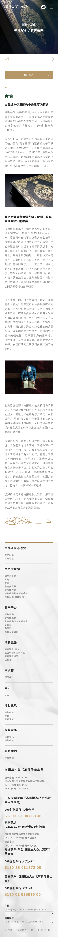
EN (43, 7)
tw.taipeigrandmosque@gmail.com (25, 909)
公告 (7, 695)
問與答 (8, 677)
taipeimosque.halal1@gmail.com (24, 921)
